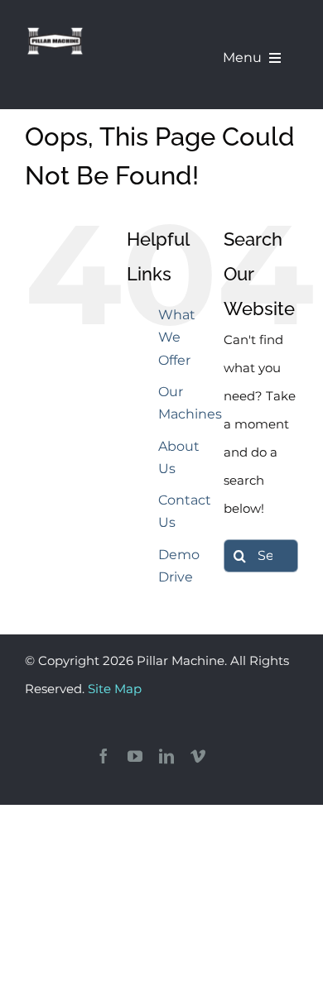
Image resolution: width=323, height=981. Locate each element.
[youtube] (135, 756)
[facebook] (103, 756)
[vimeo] (197, 756)
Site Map (115, 688)
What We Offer (176, 337)
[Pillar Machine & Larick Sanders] (55, 31)
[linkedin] (166, 756)
